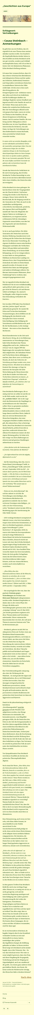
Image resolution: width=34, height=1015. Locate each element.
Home (5, 994)
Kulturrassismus (7, 984)
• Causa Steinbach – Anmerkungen (15, 42)
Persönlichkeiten (17, 982)
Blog (4, 998)
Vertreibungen (25, 984)
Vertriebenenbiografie (9, 986)
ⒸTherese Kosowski (9, 1002)
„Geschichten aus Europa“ (17, 6)
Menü (5, 11)
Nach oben (26, 977)
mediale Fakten (16, 984)
